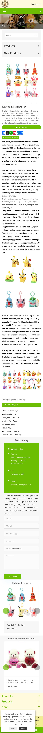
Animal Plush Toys (10, 421)
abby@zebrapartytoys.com (21, 485)
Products (13, 26)
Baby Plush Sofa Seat (11, 418)
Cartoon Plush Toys (10, 411)
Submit (13, 576)
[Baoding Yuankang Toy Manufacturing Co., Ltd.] (7, 4)
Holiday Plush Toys (10, 414)
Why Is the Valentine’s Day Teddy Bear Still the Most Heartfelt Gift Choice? (21, 681)
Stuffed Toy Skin (9, 424)
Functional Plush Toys (11, 431)
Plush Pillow (7, 428)
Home (6, 26)
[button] (6, 611)
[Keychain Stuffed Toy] (21, 80)
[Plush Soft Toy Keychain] (21, 603)
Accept (23, 728)
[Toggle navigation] (4, 11)
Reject (13, 728)
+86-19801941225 (17, 474)
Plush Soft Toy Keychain (15, 625)
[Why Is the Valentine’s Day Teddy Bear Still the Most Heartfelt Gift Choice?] (21, 658)
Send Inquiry (22, 127)
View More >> (12, 629)
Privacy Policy (18, 724)
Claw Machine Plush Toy (26, 26)
